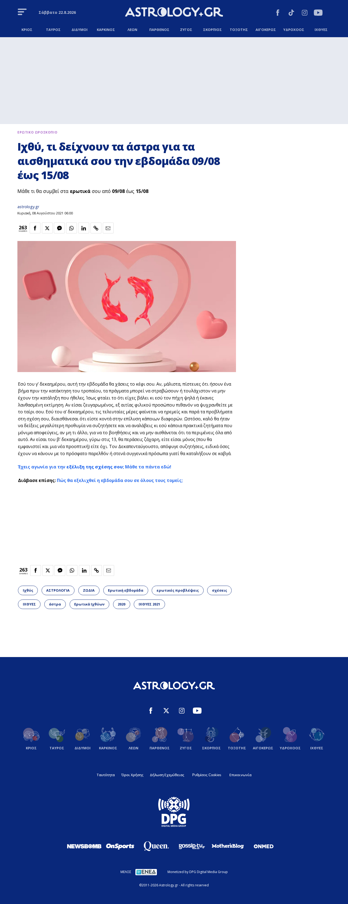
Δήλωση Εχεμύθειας (167, 774)
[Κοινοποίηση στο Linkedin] (83, 228)
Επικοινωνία (240, 774)
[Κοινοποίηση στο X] (47, 228)
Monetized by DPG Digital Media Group (197, 872)
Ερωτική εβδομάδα (125, 590)
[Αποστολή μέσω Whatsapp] (71, 228)
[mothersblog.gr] (227, 846)
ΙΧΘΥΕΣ (29, 604)
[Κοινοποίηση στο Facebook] (35, 228)
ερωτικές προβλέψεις (178, 590)
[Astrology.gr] (174, 12)
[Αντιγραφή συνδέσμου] (96, 228)
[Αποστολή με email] (108, 228)
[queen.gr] (156, 846)
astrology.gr (28, 206)
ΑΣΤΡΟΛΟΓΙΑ (58, 590)
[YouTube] (318, 13)
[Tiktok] (291, 13)
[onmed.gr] (263, 846)
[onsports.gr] (120, 846)
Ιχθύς (28, 590)
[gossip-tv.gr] (192, 846)
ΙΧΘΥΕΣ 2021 (149, 604)
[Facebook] (277, 13)
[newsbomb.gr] (84, 846)
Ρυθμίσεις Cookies (206, 775)
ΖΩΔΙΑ (89, 590)
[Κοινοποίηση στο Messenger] (59, 228)
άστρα (55, 604)
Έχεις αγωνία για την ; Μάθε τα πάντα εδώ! (94, 467)
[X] (166, 711)
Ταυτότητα (106, 774)
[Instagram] (304, 13)
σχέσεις (219, 590)
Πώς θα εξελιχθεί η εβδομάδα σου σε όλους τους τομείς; (120, 480)
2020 (121, 604)
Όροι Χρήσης (132, 774)
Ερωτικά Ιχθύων (89, 604)
